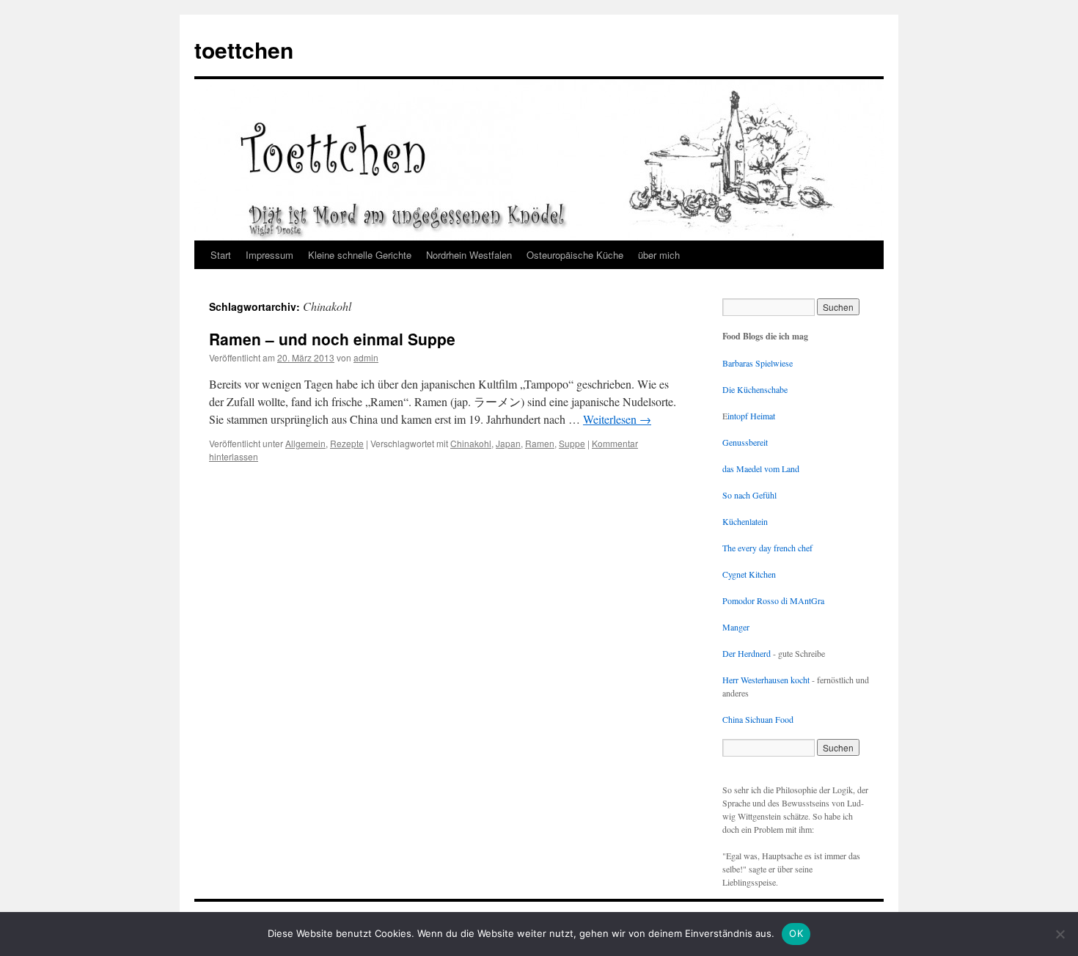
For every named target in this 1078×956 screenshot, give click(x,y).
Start (220, 255)
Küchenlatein (745, 521)
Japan (508, 443)
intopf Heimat (751, 416)
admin (365, 357)
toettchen (243, 49)
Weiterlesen (617, 419)
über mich (659, 255)
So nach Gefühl (749, 495)
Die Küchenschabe (755, 389)
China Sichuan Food (757, 719)
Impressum (269, 255)
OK (796, 933)
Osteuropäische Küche (575, 255)
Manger (735, 627)
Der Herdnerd (746, 653)
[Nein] (1059, 934)
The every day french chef (767, 548)
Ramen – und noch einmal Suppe (332, 339)
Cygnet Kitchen (749, 574)
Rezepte (347, 443)
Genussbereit (745, 442)
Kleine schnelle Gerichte (359, 255)
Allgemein (305, 443)
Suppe (572, 443)
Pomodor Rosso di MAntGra (773, 600)
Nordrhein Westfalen (469, 255)
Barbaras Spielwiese (757, 363)
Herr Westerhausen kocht (766, 679)
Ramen (539, 443)
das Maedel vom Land (760, 468)
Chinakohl (470, 443)
